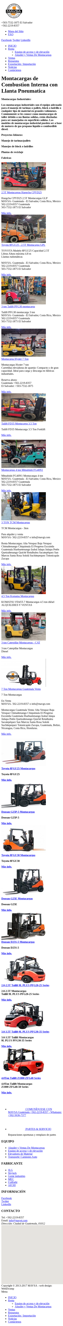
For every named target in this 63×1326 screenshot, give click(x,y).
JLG (10, 1170)
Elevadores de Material (20, 1153)
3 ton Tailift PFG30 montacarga (18, 306)
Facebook (6, 40)
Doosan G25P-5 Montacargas (18, 811)
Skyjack (12, 1173)
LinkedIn (25, 40)
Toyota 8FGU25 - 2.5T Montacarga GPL (23, 244)
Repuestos (13, 61)
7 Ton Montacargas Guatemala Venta (21, 689)
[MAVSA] (14, 19)
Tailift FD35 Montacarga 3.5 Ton (19, 423)
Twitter (16, 40)
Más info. (6, 213)
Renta (11, 48)
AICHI (12, 1185)
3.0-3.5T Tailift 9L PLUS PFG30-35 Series (25, 1031)
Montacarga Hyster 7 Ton (15, 359)
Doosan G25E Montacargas (17, 898)
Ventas (11, 58)
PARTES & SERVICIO (38, 1129)
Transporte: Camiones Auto (22, 1156)
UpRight (12, 1182)
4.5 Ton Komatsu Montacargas (17, 596)
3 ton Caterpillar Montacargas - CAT (20, 642)
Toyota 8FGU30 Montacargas (18, 855)
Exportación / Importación (22, 64)
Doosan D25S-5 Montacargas (18, 941)
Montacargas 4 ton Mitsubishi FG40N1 (22, 470)
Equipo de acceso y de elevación (32, 51)
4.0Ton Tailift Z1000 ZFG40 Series (21, 1078)
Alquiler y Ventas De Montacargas (33, 54)
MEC (11, 1179)
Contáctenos (14, 70)
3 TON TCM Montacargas (15, 522)
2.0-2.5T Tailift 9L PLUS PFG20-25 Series (25, 985)
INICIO (12, 45)
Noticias (12, 67)
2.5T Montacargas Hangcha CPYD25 (21, 192)
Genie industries (16, 1176)
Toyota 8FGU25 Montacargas (18, 768)
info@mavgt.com (18, 1220)
